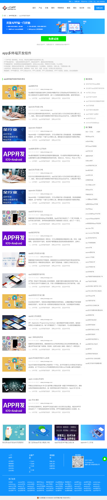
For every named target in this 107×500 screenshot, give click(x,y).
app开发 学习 (97, 490)
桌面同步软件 (89, 156)
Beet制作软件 (89, 170)
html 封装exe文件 (90, 185)
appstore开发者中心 (89, 486)
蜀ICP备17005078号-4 (63, 498)
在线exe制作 (89, 161)
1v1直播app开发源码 (91, 199)
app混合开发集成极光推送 (91, 490)
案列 (52, 8)
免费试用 (99, 8)
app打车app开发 (90, 296)
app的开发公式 (91, 118)
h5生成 (11, 482)
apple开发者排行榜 (61, 486)
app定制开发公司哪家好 (34, 490)
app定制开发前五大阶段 (92, 329)
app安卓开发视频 (32, 488)
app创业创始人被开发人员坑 (94, 286)
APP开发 (34, 98)
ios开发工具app (91, 92)
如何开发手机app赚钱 (93, 84)
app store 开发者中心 (43, 484)
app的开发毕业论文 (35, 211)
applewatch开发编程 (52, 486)
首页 (34, 8)
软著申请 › (52, 466)
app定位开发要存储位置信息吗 (94, 310)
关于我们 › (11, 461)
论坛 (88, 8)
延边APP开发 (66, 98)
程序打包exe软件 (41, 482)
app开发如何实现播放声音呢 (95, 101)
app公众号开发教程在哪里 (81, 490)
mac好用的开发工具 (91, 165)
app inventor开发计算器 (92, 233)
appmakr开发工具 (79, 486)
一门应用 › (32, 464)
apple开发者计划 (90, 267)
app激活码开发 (34, 232)
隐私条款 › (11, 466)
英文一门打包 (89, 132)
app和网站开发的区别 (92, 354)
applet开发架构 (41, 486)
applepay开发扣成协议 (33, 486)
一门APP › (32, 461)
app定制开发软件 (90, 334)
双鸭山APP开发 (56, 98)
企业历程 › (11, 470)
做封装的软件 (50, 482)
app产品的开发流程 (91, 281)
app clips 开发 (90, 228)
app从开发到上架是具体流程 (82, 488)
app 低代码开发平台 (91, 238)
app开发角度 (90, 105)
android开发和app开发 (24, 484)
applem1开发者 (90, 257)
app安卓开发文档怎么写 (43, 488)
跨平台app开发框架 (91, 146)
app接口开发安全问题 (36, 253)
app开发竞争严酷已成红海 (64, 442)
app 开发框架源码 (91, 243)
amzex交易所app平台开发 (93, 214)
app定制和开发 (90, 315)
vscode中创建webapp (24, 482)
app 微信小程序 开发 (71, 484)
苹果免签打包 (89, 194)
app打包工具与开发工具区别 (94, 291)
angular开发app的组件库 (93, 218)
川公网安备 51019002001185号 (48, 498)
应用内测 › (52, 468)
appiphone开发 (97, 484)
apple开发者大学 (90, 262)
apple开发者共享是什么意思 (38, 358)
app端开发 (89, 349)
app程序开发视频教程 (71, 488)
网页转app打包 (90, 136)
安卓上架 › (52, 464)
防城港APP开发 (69, 482)
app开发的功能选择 (92, 110)
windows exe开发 (32, 482)
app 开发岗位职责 (51, 484)
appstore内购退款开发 (99, 486)
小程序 (98, 132)
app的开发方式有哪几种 (92, 305)
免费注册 (77, 1)
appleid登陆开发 (90, 252)
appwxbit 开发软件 (35, 128)
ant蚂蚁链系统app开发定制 (93, 223)
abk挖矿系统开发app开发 (91, 482)
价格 (46, 8)
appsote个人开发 (87, 442)
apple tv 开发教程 (13, 486)
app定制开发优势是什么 (92, 339)
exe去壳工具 (89, 175)
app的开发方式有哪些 (90, 488)
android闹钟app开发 (33, 484)
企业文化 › (11, 468)
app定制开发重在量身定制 (44, 490)
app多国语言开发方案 (36, 295)
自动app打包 (89, 189)
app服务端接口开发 (70, 490)
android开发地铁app (92, 123)
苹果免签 (61, 8)
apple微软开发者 (70, 486)
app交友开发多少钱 (35, 107)
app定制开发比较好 (91, 320)
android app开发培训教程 (16, 484)
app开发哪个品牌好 (92, 114)
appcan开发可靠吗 (79, 484)
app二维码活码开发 (35, 337)
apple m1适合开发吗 (36, 379)
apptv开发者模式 (13, 488)
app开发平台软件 (91, 97)
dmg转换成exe (60, 482)
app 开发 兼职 (33, 400)
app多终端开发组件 (24, 15)
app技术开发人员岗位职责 (93, 358)
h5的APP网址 (89, 141)
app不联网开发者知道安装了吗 (94, 276)
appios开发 (89, 247)
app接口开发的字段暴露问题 (94, 363)
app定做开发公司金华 (92, 344)
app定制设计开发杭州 (52, 490)
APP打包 (34, 119)
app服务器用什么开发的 (37, 149)
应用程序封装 (89, 180)
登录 (70, 1)
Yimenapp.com (89, 462)
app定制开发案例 (23, 490)
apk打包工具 (89, 151)
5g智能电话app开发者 (92, 204)
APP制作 (34, 161)
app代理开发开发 (90, 300)
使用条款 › (11, 463)
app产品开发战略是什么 (53, 488)
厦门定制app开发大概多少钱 (39, 442)
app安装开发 (21, 488)
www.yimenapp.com (46, 89)
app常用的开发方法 (61, 488)
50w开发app (89, 209)
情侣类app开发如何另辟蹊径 (13, 442)
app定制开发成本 (90, 325)
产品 (40, 8)
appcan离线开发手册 (90, 484)
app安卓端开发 (90, 271)
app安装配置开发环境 (36, 274)
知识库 (82, 8)
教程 (68, 8)
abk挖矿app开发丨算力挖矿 (82, 482)
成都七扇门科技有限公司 (92, 464)
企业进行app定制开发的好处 (95, 88)
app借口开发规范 (34, 316)
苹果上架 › (52, 461)
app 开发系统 (59, 484)
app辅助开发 (33, 86)
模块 (74, 8)
